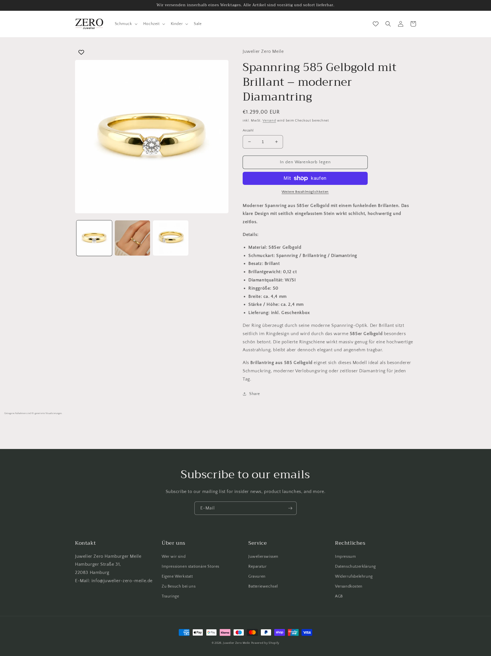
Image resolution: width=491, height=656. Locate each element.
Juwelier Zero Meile (236, 643)
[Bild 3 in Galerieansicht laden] (170, 238)
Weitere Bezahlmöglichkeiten (305, 192)
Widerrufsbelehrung (354, 576)
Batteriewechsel (263, 586)
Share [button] (254, 394)
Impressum (345, 556)
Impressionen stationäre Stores (190, 566)
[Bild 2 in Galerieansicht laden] (132, 238)
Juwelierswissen (263, 556)
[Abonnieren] (290, 508)
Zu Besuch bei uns (178, 586)
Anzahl (248, 130)
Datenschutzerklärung (355, 566)
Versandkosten (349, 586)
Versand (269, 120)
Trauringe (170, 596)
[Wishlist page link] (375, 24)
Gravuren (257, 576)
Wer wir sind (174, 556)
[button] (125, 24)
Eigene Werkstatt (177, 576)
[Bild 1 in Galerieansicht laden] (94, 238)
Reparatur (257, 566)
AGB (339, 596)
